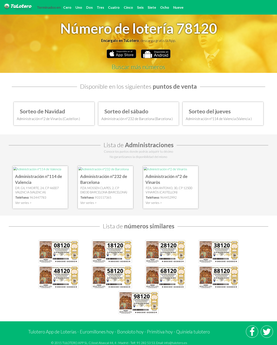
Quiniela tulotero (193, 331)
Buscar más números (138, 66)
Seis (140, 7)
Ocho (164, 7)
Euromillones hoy (97, 331)
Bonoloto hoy (130, 331)
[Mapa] (37, 168)
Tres (100, 7)
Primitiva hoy (160, 331)
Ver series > (23, 202)
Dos (89, 7)
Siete (152, 7)
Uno (78, 7)
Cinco (128, 7)
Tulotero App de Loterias (52, 331)
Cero (67, 7)
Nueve (178, 7)
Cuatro (114, 7)
